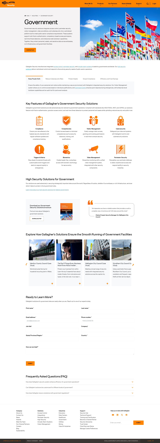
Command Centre (80, 88)
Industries (35, 15)
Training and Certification (88, 417)
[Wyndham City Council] (124, 249)
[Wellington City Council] (97, 249)
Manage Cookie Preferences (89, 429)
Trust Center (84, 424)
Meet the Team (21, 422)
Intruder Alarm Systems (45, 422)
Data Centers (63, 415)
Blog (17, 429)
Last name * (85, 308)
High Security (42, 420)
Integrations (41, 415)
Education (62, 413)
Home (27, 15)
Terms (41, 441)
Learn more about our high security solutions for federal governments (47, 190)
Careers (18, 426)
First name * (30, 308)
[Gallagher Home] (8, 3)
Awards (18, 420)
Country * (84, 335)
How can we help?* (32, 347)
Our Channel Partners (23, 424)
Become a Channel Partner (88, 420)
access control (58, 67)
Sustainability (20, 431)
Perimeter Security (43, 417)
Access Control (42, 413)
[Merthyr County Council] (42, 249)
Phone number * (86, 317)
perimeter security (68, 67)
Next (134, 264)
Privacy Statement (32, 441)
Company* (84, 326)
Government (62, 420)
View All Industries (64, 426)
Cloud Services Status (87, 426)
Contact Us (30, 50)
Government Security (47, 15)
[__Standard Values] (113, 415)
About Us (19, 413)
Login (154, 4)
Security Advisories (86, 422)
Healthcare (62, 417)
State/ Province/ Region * (34, 335)
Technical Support (85, 415)
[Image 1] (66, 211)
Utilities (61, 422)
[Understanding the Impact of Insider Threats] (69, 249)
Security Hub (84, 413)
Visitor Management (44, 424)
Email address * (31, 317)
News (18, 417)
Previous (26, 264)
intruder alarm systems (85, 67)
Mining (61, 424)
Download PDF (36, 218)
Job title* (29, 326)
